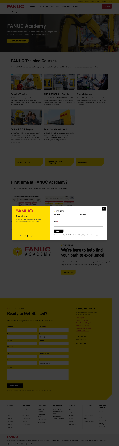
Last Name (83, 214)
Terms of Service (91, 235)
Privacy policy (31, 236)
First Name (57, 214)
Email (56, 222)
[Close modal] (104, 209)
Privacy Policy (81, 235)
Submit (58, 231)
